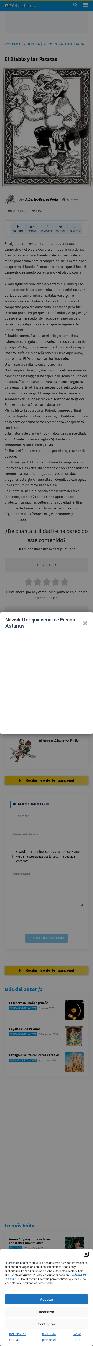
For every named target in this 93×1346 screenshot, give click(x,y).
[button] (86, 1254)
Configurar (46, 1324)
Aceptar (46, 1299)
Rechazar (46, 1312)
